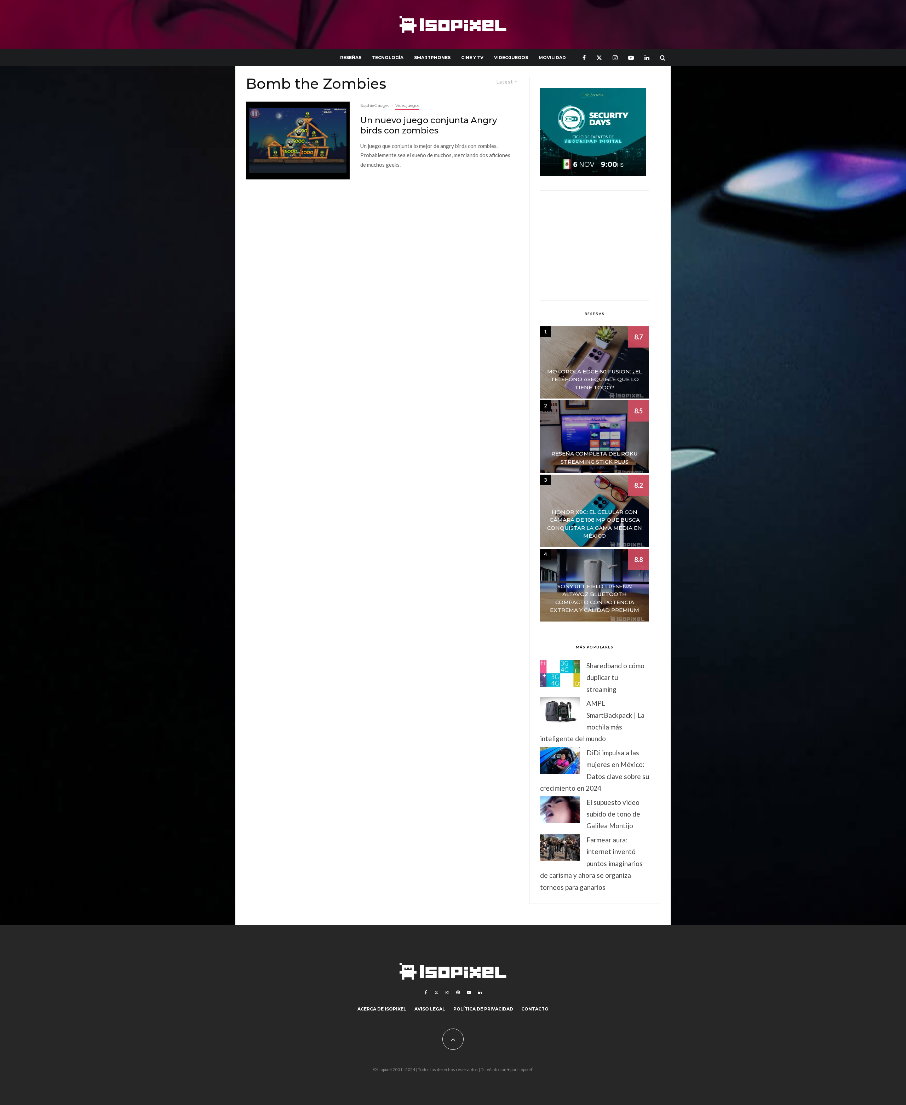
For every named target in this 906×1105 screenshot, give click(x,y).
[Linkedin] (647, 57)
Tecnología (387, 57)
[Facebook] (584, 57)
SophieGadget (374, 105)
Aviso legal (429, 1009)
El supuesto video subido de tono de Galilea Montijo (613, 814)
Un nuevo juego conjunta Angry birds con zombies (428, 125)
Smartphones (432, 57)
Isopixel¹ (525, 1069)
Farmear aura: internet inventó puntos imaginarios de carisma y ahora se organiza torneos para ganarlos (591, 863)
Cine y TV (472, 57)
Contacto (535, 1009)
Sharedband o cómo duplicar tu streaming (615, 677)
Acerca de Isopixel (381, 1009)
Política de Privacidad (483, 1009)
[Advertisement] (594, 245)
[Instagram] (615, 57)
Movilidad (552, 57)
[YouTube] (631, 57)
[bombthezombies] (298, 140)
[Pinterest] (458, 992)
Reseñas (350, 57)
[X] (599, 57)
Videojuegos (511, 57)
